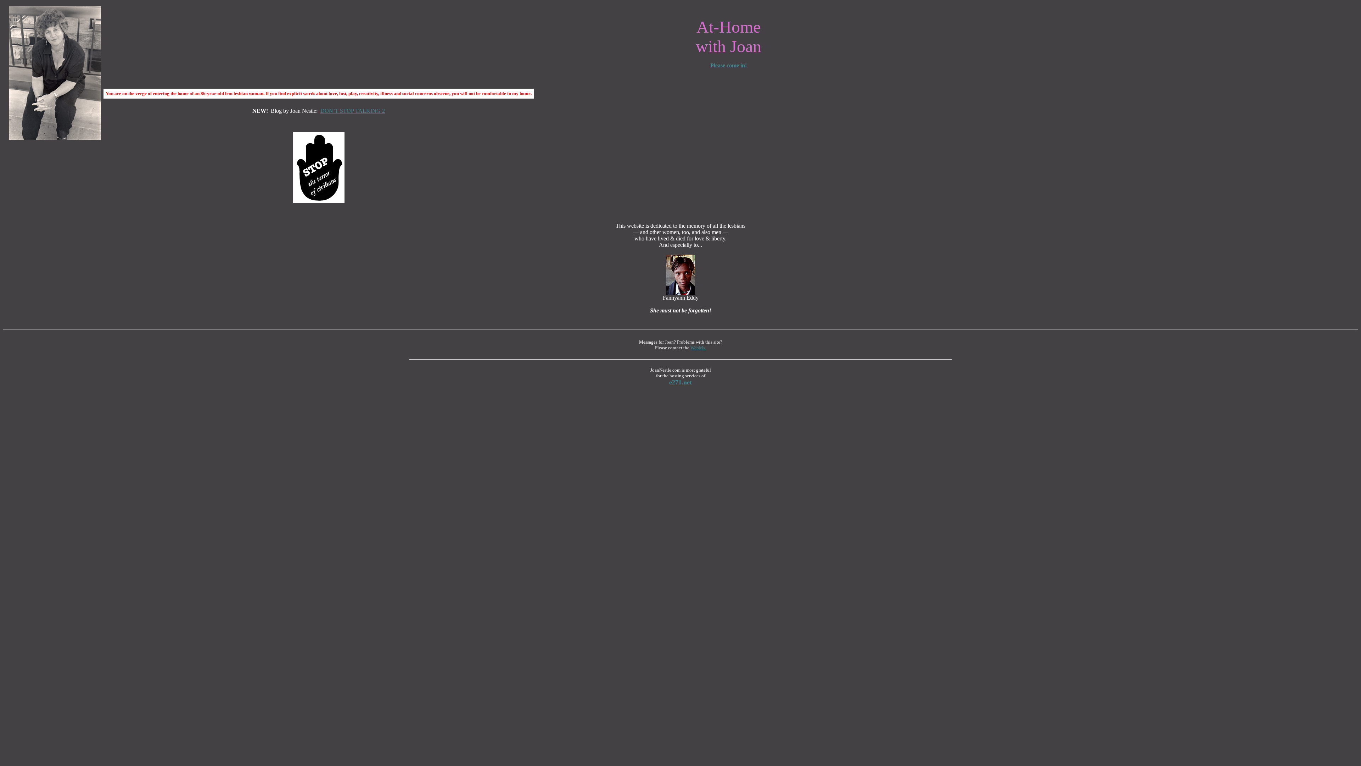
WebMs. (698, 347)
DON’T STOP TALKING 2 (352, 111)
